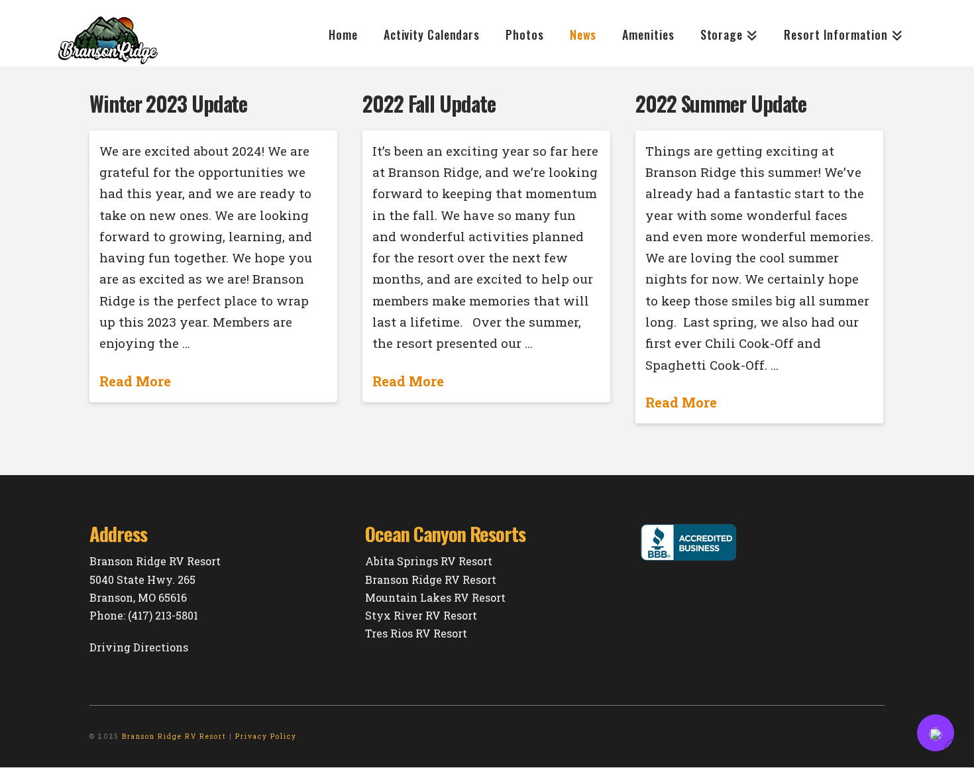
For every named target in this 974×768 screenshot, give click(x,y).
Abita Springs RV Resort (428, 561)
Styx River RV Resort (421, 615)
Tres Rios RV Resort (416, 633)
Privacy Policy (266, 736)
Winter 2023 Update (168, 103)
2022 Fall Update (428, 103)
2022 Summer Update (720, 103)
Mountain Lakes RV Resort (435, 597)
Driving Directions (138, 647)
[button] (935, 732)
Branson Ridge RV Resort (430, 579)
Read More (135, 381)
